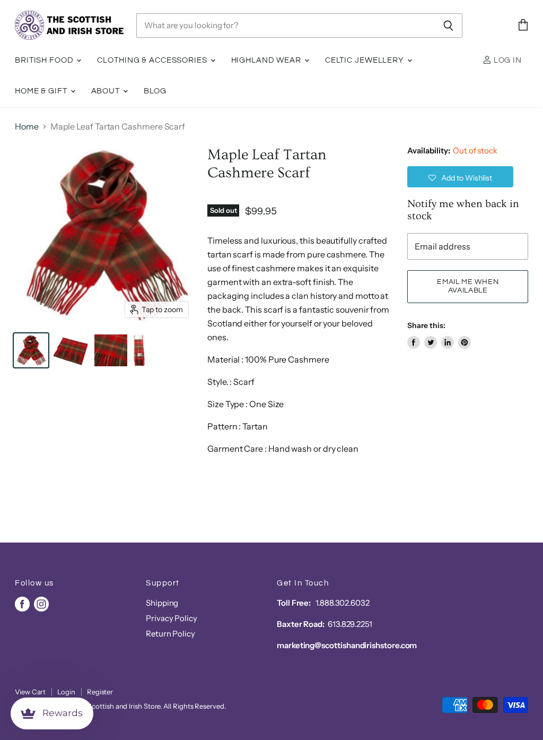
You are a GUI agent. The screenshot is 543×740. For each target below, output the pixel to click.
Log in (507, 60)
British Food (45, 60)
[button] (460, 176)
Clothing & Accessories (153, 60)
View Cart (30, 691)
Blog (155, 91)
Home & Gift (42, 91)
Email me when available (467, 286)
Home (27, 126)
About (106, 91)
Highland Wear (267, 60)
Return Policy (170, 634)
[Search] (448, 25)
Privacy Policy (171, 618)
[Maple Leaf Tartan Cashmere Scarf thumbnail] (31, 350)
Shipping (162, 603)
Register (100, 691)
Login (66, 691)
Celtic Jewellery (365, 60)
